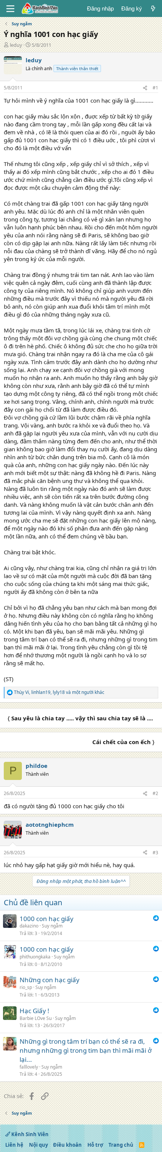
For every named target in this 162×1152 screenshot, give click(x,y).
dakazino (29, 926)
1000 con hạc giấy (46, 918)
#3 (155, 852)
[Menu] (10, 8)
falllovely (29, 1067)
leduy (16, 45)
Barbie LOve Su (36, 1018)
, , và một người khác (59, 692)
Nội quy (38, 1144)
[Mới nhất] (153, 8)
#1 (155, 88)
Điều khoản (67, 1144)
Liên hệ (14, 1144)
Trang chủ (121, 1144)
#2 (155, 793)
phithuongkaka (35, 957)
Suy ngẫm (52, 926)
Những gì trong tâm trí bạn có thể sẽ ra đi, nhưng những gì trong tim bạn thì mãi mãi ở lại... (85, 1050)
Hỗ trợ (95, 1144)
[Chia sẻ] (145, 88)
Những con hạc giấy (49, 979)
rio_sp (26, 987)
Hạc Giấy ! (34, 1010)
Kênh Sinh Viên (29, 1134)
